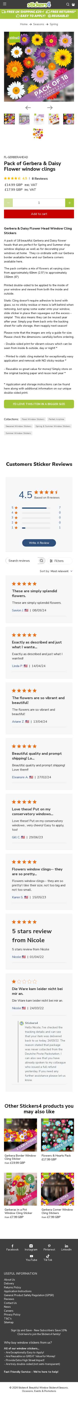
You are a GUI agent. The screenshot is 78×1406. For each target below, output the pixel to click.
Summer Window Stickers (18, 433)
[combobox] (56, 571)
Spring (54, 24)
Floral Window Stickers (33, 419)
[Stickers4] (39, 5)
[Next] (50, 108)
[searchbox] (22, 560)
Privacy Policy (12, 1314)
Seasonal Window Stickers (18, 426)
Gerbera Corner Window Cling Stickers (57, 1211)
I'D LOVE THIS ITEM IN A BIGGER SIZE (39, 404)
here (29, 257)
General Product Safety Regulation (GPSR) (29, 1295)
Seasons (38, 24)
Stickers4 (23, 1387)
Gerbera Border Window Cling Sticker (20, 1157)
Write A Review (39, 543)
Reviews (9, 1299)
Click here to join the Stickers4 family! (39, 1334)
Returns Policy (12, 1287)
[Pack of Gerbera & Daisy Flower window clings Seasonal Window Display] (39, 67)
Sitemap (9, 1322)
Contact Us (10, 1303)
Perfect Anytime (56, 419)
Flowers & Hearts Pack (56, 1156)
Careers (8, 1311)
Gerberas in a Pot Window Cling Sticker (18, 1211)
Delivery (9, 1283)
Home (24, 24)
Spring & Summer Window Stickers (53, 426)
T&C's (8, 1318)
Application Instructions (18, 1291)
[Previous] (28, 108)
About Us (9, 1280)
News (7, 1307)
